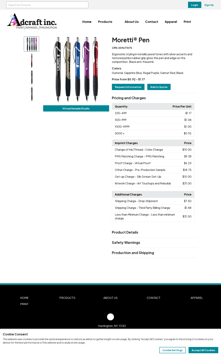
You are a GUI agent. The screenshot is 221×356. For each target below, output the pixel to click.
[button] (154, 98)
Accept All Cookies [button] (203, 350)
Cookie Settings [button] (172, 350)
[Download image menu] (105, 41)
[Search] (85, 5)
